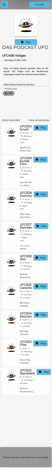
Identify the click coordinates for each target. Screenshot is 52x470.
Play (28, 42)
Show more (11, 88)
